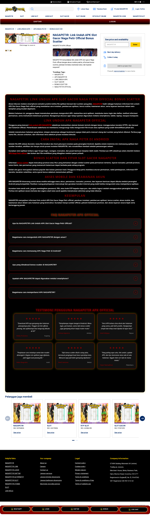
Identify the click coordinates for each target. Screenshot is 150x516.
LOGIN (112, 22)
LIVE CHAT (134, 509)
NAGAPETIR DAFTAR (13, 473)
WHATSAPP (18, 509)
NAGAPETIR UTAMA (12, 484)
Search (32, 9)
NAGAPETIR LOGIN (119, 16)
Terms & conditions (82, 477)
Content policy (80, 463)
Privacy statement (81, 473)
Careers (43, 466)
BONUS (105, 509)
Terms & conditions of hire (84, 480)
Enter (135, 45)
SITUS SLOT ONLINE (99, 16)
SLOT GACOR (64, 16)
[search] (51, 9)
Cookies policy (80, 466)
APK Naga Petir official (18, 153)
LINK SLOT (34, 16)
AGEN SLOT (49, 16)
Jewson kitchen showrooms (50, 477)
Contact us (44, 470)
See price (17, 433)
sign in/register (119, 71)
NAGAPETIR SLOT (139, 16)
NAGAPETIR (9, 16)
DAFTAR (38, 22)
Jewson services (46, 473)
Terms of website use (83, 484)
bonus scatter (22, 163)
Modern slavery (80, 470)
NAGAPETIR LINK (11, 466)
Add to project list (125, 66)
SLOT (22, 16)
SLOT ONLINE (80, 16)
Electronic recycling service (50, 484)
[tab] (73, 440)
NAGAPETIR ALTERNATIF (14, 477)
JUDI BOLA (9, 491)
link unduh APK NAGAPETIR (40, 125)
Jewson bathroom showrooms (51, 480)
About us (43, 463)
